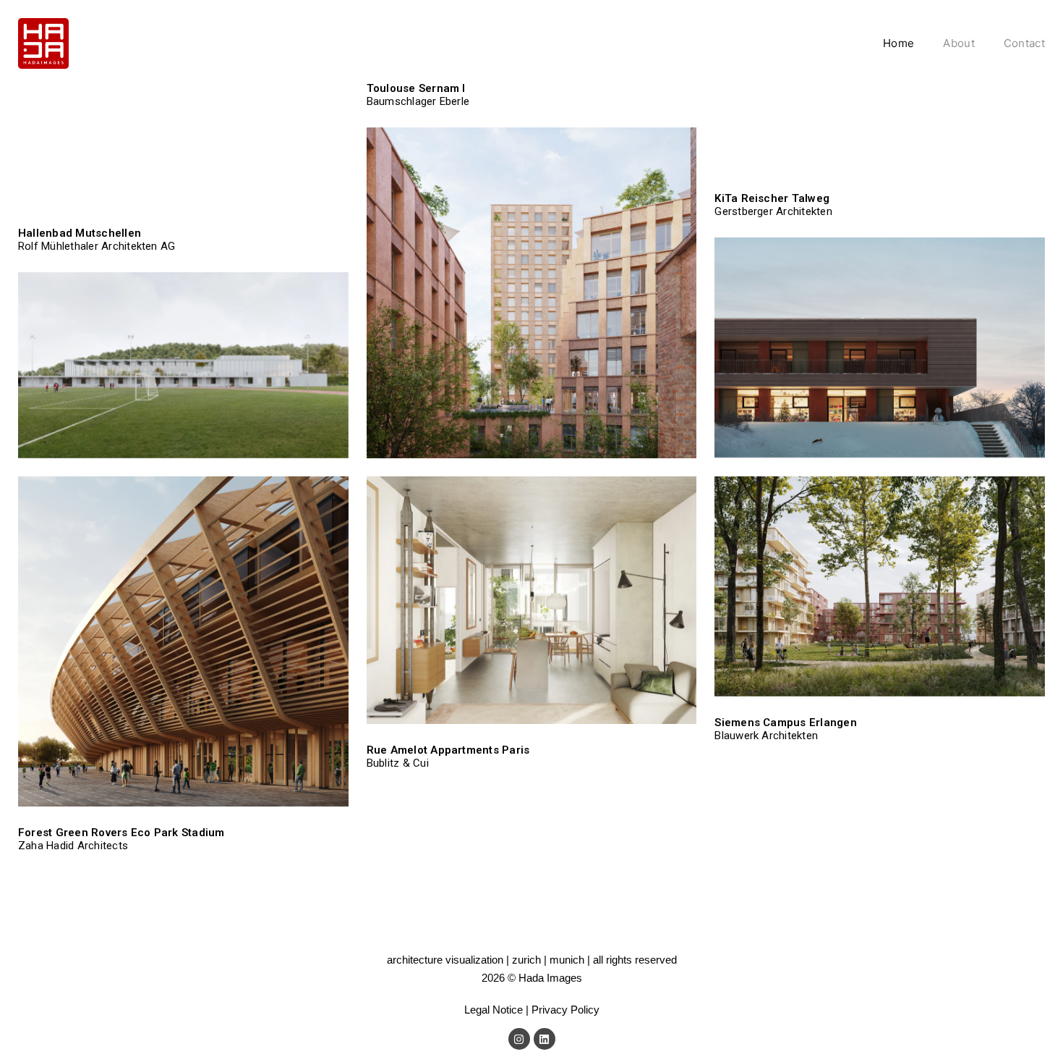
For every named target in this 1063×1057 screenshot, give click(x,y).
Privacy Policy (565, 1009)
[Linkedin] (544, 1039)
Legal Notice (493, 1009)
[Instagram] (519, 1039)
